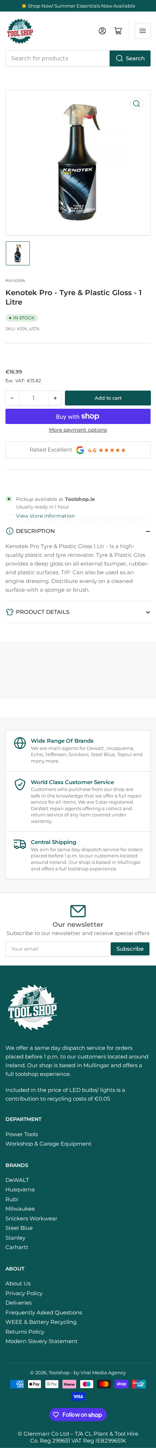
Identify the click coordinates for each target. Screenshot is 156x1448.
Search (135, 58)
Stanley (15, 1237)
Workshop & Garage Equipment (48, 1143)
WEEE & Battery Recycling (41, 1321)
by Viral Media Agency (100, 1372)
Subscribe (130, 948)
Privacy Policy (23, 1293)
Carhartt (16, 1247)
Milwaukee (20, 1208)
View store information (45, 516)
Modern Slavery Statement (41, 1341)
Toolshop (59, 1372)
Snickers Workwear (31, 1218)
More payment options (78, 430)
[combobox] (78, 58)
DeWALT (17, 1179)
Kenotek (15, 280)
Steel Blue (19, 1227)
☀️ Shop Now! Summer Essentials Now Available (78, 6)
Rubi (11, 1199)
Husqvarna (20, 1189)
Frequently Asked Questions (43, 1312)
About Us (17, 1283)
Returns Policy (24, 1331)
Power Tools (21, 1134)
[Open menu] (143, 31)
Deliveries (18, 1302)
